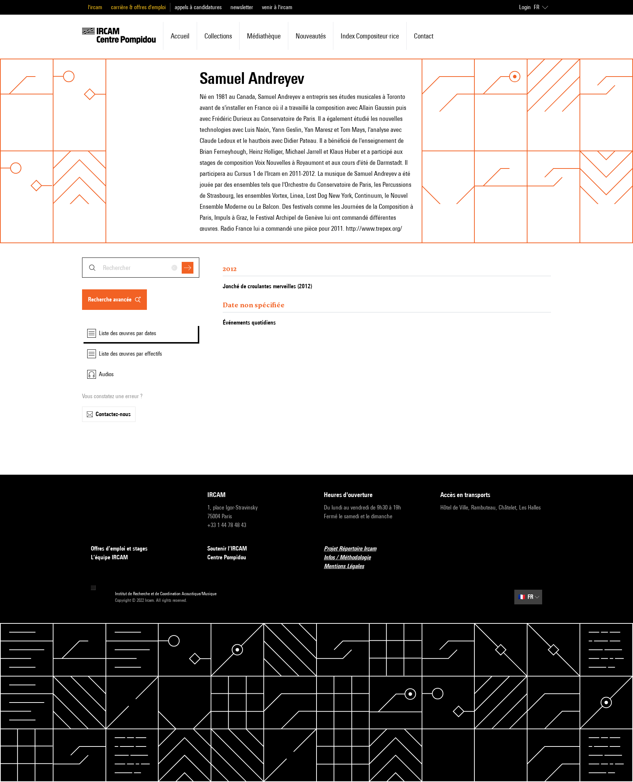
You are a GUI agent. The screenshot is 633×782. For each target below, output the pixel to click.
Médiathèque (264, 36)
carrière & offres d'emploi (138, 7)
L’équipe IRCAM (109, 557)
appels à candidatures (198, 7)
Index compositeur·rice (370, 36)
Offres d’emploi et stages (119, 548)
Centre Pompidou (226, 557)
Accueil (180, 36)
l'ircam (95, 7)
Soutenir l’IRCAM (227, 548)
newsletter (241, 7)
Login (525, 7)
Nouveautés (311, 36)
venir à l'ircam (277, 7)
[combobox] (140, 267)
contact (423, 36)
